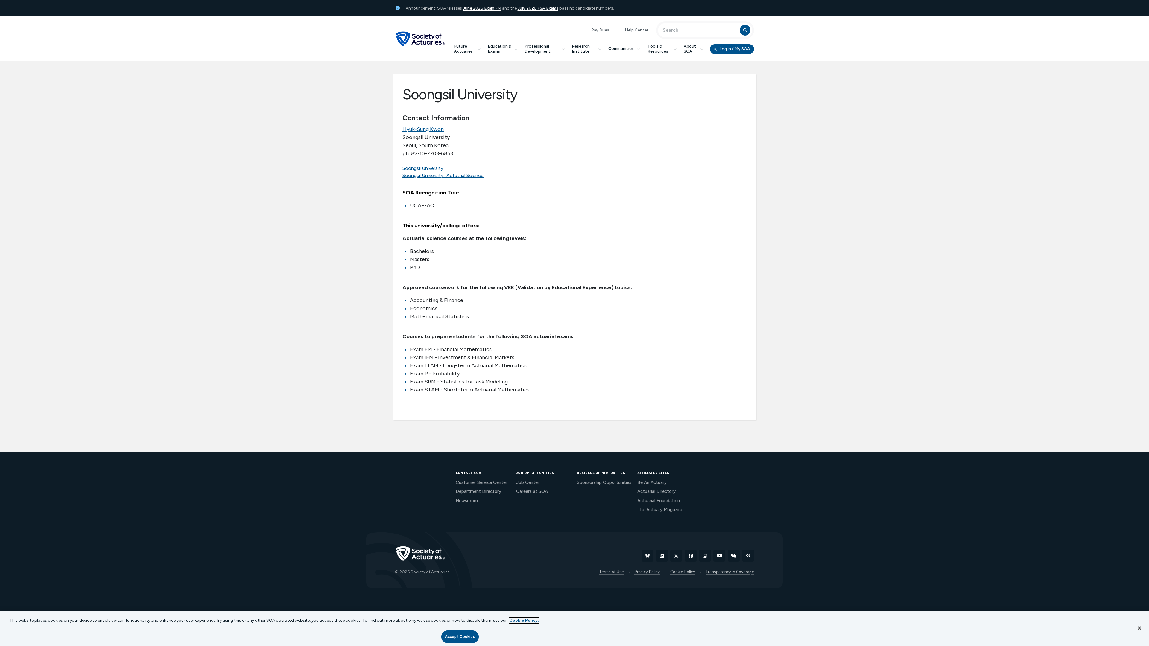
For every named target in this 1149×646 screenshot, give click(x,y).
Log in (734, 48)
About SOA (690, 49)
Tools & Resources (658, 49)
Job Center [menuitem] (527, 482)
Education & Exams (499, 49)
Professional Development (538, 49)
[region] (574, 628)
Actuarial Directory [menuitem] (656, 491)
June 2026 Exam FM (482, 8)
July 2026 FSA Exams (538, 8)
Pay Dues (600, 30)
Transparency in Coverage (730, 572)
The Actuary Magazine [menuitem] (660, 509)
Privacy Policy (647, 572)
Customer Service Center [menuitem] (481, 482)
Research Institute (581, 49)
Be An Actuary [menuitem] (652, 482)
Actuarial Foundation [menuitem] (658, 500)
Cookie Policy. (524, 620)
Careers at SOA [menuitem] (532, 491)
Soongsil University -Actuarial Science (443, 175)
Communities (621, 48)
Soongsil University (422, 168)
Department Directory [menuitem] (478, 491)
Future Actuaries (463, 49)
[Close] (1139, 628)
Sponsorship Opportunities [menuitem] (604, 482)
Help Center (636, 30)
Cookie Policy (682, 572)
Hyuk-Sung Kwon (423, 129)
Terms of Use (611, 572)
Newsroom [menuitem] (467, 500)
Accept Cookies (460, 636)
